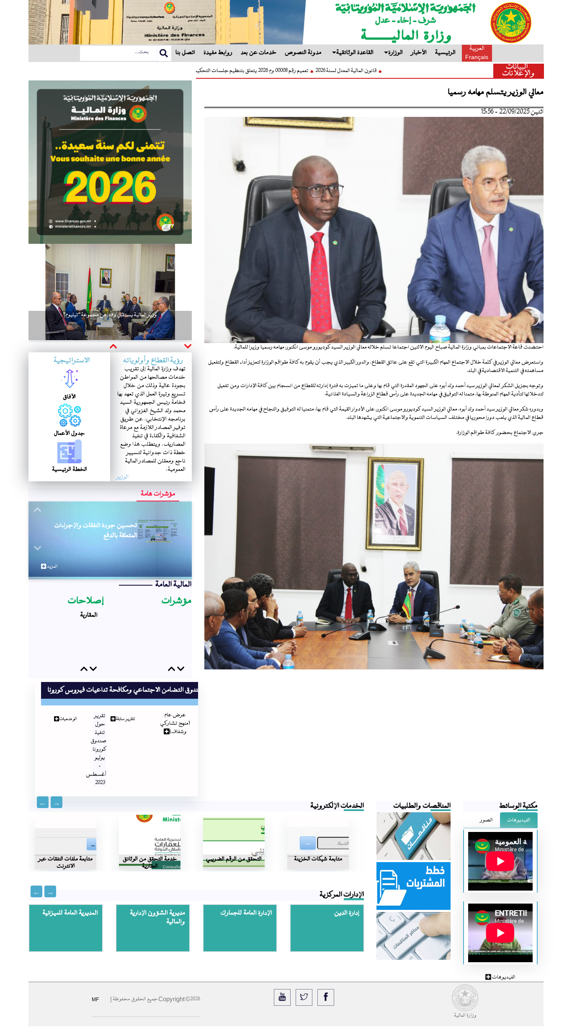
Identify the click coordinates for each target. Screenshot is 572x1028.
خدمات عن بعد (258, 53)
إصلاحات (86, 601)
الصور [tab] (486, 809)
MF (95, 988)
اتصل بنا (185, 53)
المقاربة (89, 635)
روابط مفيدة (218, 53)
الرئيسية (445, 53)
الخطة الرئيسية (69, 469)
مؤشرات (176, 601)
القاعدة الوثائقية (355, 53)
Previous (56, 791)
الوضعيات (61, 711)
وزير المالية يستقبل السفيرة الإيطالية (110, 323)
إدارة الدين (346, 902)
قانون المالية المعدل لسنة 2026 (288, 70)
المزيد (51, 566)
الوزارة (395, 53)
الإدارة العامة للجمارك (246, 902)
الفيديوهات (503, 966)
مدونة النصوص (303, 53)
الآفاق (69, 396)
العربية (476, 49)
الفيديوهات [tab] (519, 809)
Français (476, 57)
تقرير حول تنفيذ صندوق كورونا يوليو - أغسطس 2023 (90, 741)
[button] (187, 347)
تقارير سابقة (119, 711)
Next (43, 791)
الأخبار (419, 53)
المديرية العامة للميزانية (70, 902)
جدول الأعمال (69, 433)
